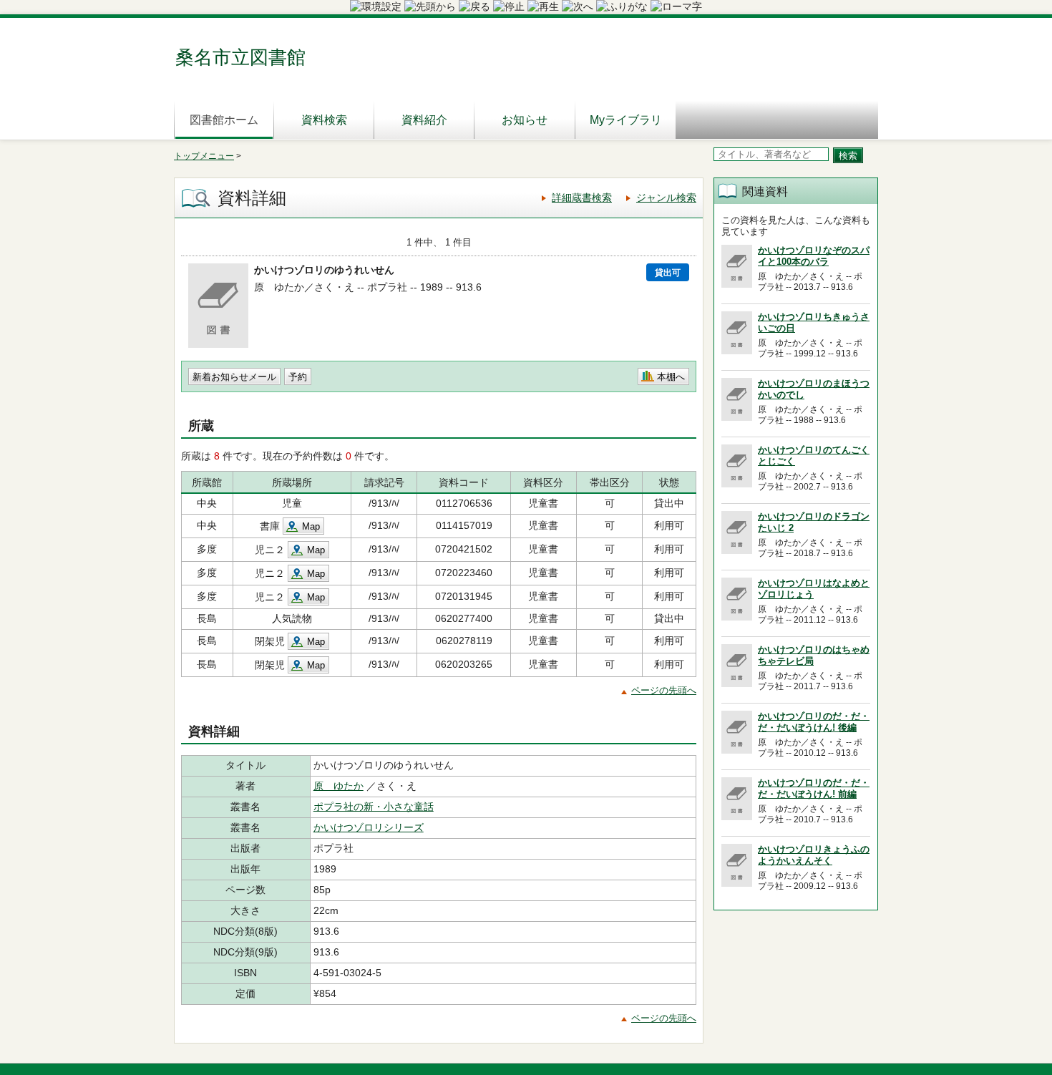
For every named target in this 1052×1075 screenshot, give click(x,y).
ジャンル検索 (666, 197)
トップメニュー (204, 156)
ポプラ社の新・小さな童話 (373, 806)
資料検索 (324, 120)
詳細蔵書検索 (582, 197)
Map (311, 526)
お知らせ (524, 120)
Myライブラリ (626, 120)
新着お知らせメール (234, 376)
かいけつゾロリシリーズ (368, 827)
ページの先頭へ (663, 690)
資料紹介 (424, 120)
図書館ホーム (224, 120)
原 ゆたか (338, 786)
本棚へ (671, 376)
